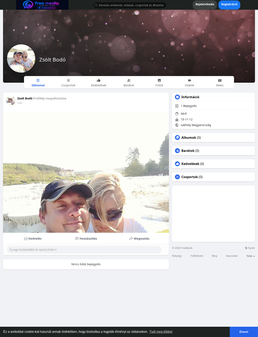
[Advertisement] (213, 214)
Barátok (188, 150)
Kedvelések (190, 163)
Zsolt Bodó (52, 59)
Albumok (188, 137)
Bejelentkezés (205, 4)
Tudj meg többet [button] (160, 331)
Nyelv (251, 248)
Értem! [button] (243, 331)
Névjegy (177, 256)
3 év (19, 103)
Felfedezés (197, 256)
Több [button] (249, 256)
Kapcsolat (232, 256)
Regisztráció (229, 4)
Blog (214, 256)
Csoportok (189, 176)
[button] (129, 5)
